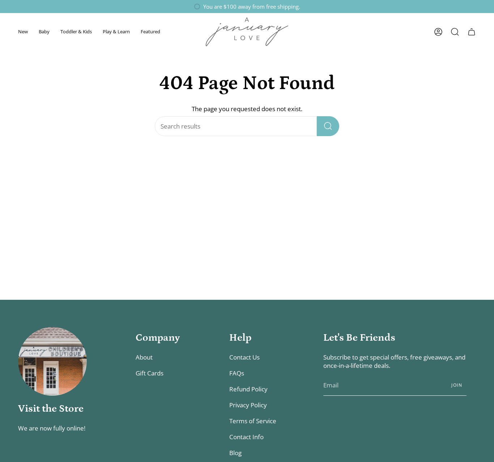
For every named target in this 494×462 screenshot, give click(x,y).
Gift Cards (149, 373)
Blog (235, 453)
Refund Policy (248, 389)
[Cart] (471, 32)
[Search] (328, 126)
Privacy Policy (248, 405)
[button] (23, 31)
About (144, 357)
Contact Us (244, 357)
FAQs (236, 373)
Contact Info (246, 437)
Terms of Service (252, 421)
